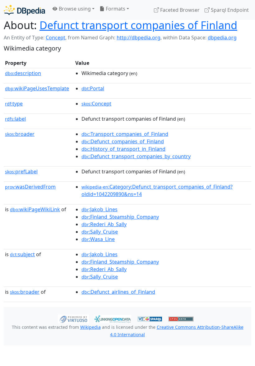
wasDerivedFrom (30, 186)
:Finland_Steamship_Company (120, 216)
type (14, 103)
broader (20, 134)
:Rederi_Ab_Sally (104, 224)
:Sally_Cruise (99, 231)
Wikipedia (90, 327)
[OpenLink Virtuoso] (73, 318)
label (15, 118)
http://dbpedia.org (138, 37)
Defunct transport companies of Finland (138, 25)
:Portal (92, 88)
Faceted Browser (179, 10)
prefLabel (21, 171)
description (23, 73)
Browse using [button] (74, 8)
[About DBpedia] (24, 9)
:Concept (96, 103)
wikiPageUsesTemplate (37, 88)
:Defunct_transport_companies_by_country (136, 156)
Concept (55, 37)
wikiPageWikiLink (35, 209)
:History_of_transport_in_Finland (123, 148)
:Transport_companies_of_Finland (124, 134)
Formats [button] (114, 8)
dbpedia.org (222, 37)
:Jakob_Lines (99, 209)
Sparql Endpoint (229, 10)
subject (22, 254)
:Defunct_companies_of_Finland (122, 141)
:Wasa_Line (98, 239)
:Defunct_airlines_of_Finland (118, 291)
